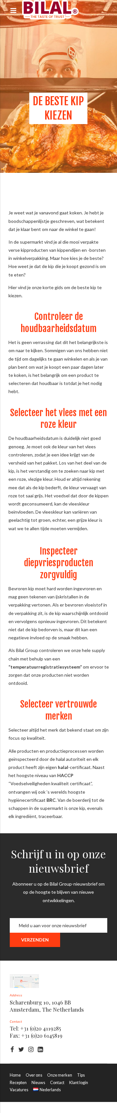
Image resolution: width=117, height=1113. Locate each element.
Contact (57, 1082)
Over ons (34, 1075)
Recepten (18, 1082)
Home (15, 1075)
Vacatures (19, 1089)
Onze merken (59, 1075)
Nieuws (38, 1082)
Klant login (78, 1082)
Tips (81, 1075)
